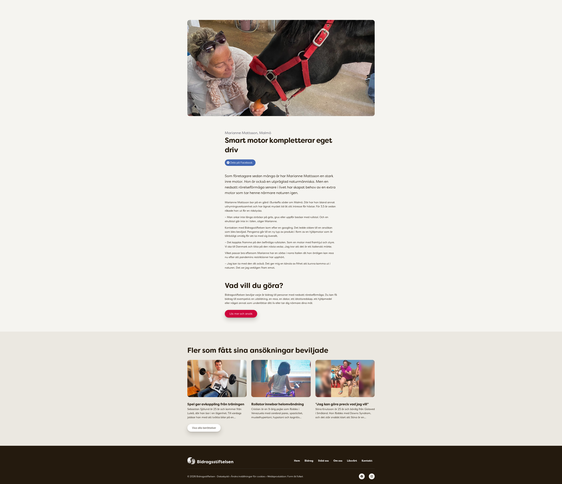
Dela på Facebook (241, 162)
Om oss (337, 460)
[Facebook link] (362, 476)
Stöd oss (323, 460)
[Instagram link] (372, 476)
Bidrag (309, 460)
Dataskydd (223, 476)
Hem (297, 460)
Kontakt (367, 460)
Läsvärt (352, 460)
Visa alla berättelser (204, 428)
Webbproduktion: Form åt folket (285, 476)
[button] (248, 476)
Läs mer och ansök (240, 313)
